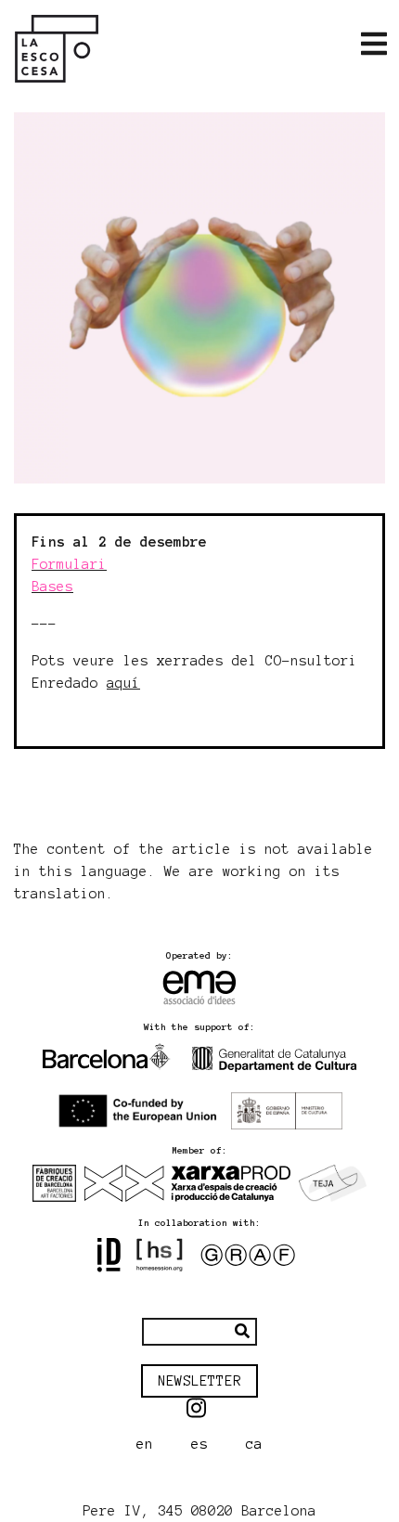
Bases (52, 586)
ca (254, 1444)
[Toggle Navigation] (374, 44)
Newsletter (199, 1381)
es (199, 1444)
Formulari (69, 564)
